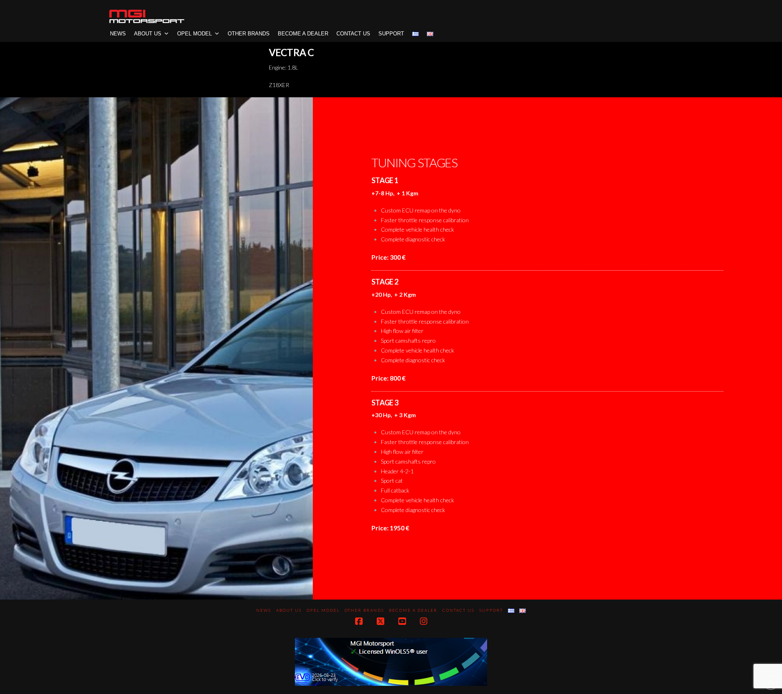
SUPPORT (391, 34)
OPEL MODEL (194, 34)
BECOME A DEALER (303, 34)
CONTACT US (353, 34)
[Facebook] (358, 621)
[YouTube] (402, 621)
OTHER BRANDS (249, 34)
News (118, 34)
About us (147, 34)
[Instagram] (423, 621)
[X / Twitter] (380, 621)
